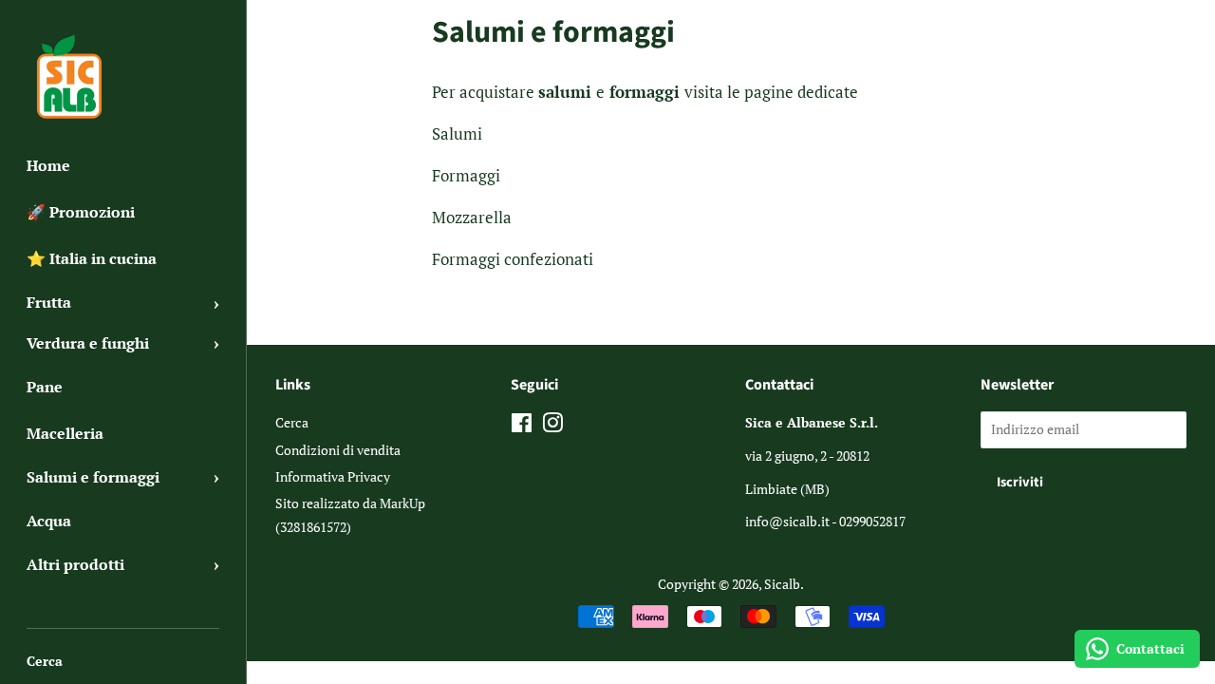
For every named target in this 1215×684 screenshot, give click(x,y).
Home (48, 165)
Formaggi (466, 175)
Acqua (49, 520)
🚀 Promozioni (81, 211)
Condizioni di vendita (338, 450)
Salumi (457, 133)
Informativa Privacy (332, 476)
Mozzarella (473, 217)
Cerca (45, 661)
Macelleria (65, 433)
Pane (45, 386)
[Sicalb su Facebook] (522, 426)
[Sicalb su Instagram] (552, 426)
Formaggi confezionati (512, 259)
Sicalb (782, 584)
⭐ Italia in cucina (92, 258)
